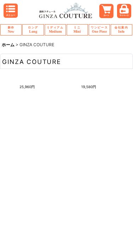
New (11, 29)
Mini (77, 29)
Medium (55, 29)
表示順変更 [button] (73, 105)
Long (33, 29)
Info (121, 29)
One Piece (99, 29)
